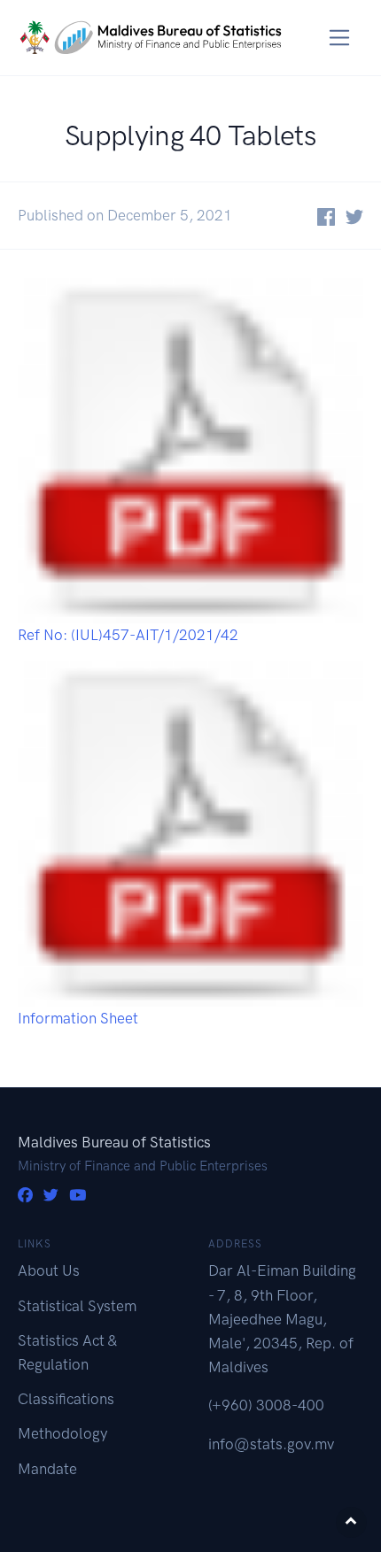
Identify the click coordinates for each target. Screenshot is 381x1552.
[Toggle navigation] (339, 38)
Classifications (66, 1399)
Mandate (47, 1469)
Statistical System (77, 1306)
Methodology (62, 1433)
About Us (49, 1270)
